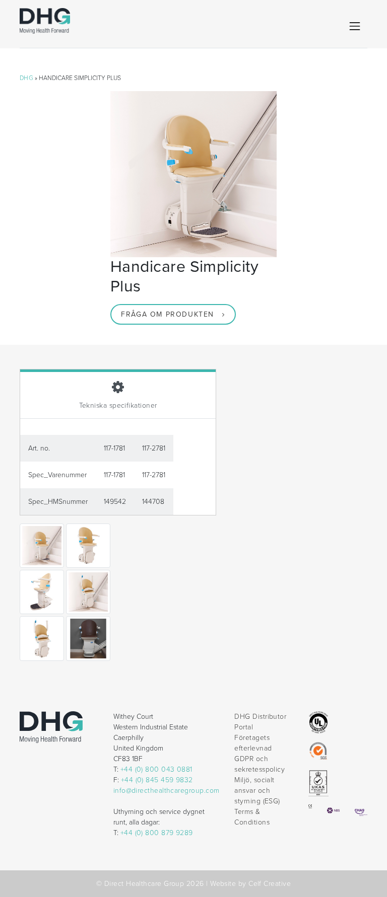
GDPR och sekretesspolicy (259, 764)
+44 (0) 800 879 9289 (156, 833)
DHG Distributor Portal (260, 721)
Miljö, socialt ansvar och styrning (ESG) (257, 790)
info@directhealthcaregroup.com (166, 790)
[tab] (118, 393)
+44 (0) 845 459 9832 (157, 780)
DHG (26, 78)
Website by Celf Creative (250, 883)
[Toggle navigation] (354, 26)
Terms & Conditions (252, 817)
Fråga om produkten (167, 314)
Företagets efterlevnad (253, 743)
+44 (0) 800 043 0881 (156, 769)
